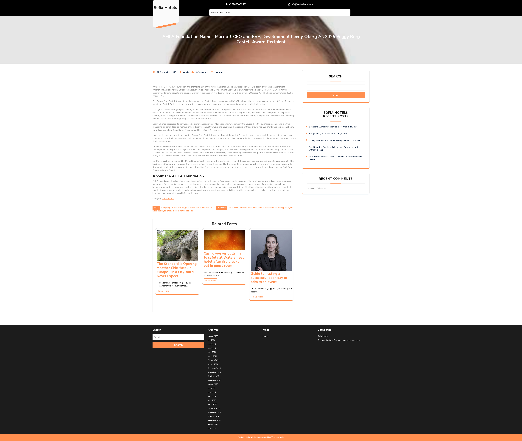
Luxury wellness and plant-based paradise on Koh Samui (336, 140)
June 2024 (212, 428)
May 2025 (212, 396)
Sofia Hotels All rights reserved (253, 437)
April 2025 (212, 400)
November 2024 (214, 412)
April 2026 (212, 352)
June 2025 (212, 392)
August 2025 (213, 384)
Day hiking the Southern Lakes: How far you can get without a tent (333, 148)
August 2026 (213, 336)
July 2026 (211, 340)
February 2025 (214, 408)
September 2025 (214, 380)
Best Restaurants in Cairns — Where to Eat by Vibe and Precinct (336, 158)
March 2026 (212, 356)
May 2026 (212, 348)
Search (336, 76)
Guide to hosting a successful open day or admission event (269, 277)
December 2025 (214, 368)
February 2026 (214, 360)
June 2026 (212, 344)
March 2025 (212, 404)
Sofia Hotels (165, 7)
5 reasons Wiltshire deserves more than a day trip (333, 126)
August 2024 (213, 424)
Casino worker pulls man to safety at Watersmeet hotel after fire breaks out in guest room (224, 259)
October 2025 (213, 376)
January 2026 (213, 364)
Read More (163, 291)
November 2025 (214, 372)
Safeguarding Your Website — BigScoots (328, 133)
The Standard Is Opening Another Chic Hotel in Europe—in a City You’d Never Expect (177, 269)
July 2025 (211, 388)
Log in (265, 336)
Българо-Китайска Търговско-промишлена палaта (339, 340)
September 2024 (214, 420)
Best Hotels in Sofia (220, 12)
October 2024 (213, 416)
